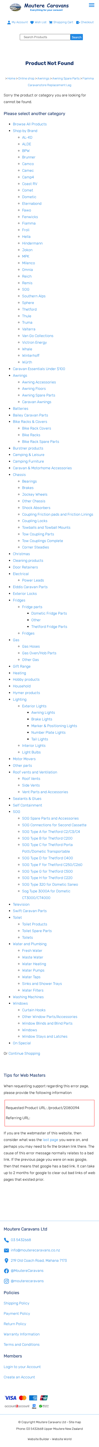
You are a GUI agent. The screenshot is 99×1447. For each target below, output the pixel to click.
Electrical (21, 574)
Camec (28, 170)
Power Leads (33, 580)
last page (50, 1140)
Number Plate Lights (48, 732)
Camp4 (28, 177)
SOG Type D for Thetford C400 (47, 858)
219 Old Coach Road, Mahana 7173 (39, 1260)
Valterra (28, 329)
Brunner (28, 157)
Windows (20, 1003)
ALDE (26, 144)
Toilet (17, 917)
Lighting (19, 699)
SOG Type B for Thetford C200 (47, 838)
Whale (27, 349)
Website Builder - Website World (50, 1439)
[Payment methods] (49, 1401)
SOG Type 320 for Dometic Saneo (50, 884)
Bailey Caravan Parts (30, 415)
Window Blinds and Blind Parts (47, 1023)
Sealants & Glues (27, 798)
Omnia (27, 269)
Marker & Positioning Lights (54, 726)
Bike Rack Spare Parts (40, 441)
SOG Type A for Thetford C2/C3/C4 (51, 831)
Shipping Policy (16, 1303)
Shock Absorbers (36, 508)
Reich (27, 276)
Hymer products (26, 693)
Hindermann (32, 243)
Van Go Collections (37, 336)
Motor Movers (24, 759)
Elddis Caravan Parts (30, 587)
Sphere (28, 303)
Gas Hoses (31, 646)
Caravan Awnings (36, 402)
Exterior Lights (34, 706)
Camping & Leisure (28, 454)
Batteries (20, 408)
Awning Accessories (39, 382)
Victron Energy (34, 342)
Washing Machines (28, 997)
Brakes (28, 488)
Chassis (19, 474)
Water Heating (34, 964)
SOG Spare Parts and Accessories (50, 818)
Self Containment (27, 805)
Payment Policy (17, 1313)
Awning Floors (34, 388)
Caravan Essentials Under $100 (39, 369)
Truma (27, 322)
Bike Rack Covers (36, 428)
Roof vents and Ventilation (35, 772)
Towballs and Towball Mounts (46, 527)
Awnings (43, 78)
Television (21, 904)
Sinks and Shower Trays (42, 983)
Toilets (27, 937)
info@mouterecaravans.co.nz (35, 1250)
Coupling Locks (34, 521)
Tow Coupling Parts (38, 534)
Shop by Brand (25, 131)
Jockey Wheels (34, 494)
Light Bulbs (31, 752)
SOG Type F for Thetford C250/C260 (52, 865)
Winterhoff (30, 355)
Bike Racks (31, 435)
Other (36, 620)
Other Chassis (33, 501)
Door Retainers (25, 567)
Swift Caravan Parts (30, 911)
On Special (22, 1043)
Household (22, 686)
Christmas (21, 554)
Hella (26, 236)
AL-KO (27, 137)
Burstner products (28, 448)
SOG (25, 289)
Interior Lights (34, 745)
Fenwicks (30, 217)
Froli (25, 230)
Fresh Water (32, 950)
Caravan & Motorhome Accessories (42, 468)
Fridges (19, 600)
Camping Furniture (28, 461)
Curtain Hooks (34, 1010)
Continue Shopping (24, 1053)
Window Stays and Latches (44, 1036)
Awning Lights (43, 712)
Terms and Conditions (22, 1344)
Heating (19, 673)
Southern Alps (34, 296)
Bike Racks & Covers (30, 421)
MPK (25, 256)
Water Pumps (33, 970)
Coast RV (29, 184)
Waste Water (32, 957)
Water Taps (31, 977)
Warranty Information (22, 1334)
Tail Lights (39, 739)
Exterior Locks (25, 593)
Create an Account (19, 1377)
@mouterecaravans (27, 1281)
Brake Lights (41, 719)
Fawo (26, 210)
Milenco (28, 263)
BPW (26, 151)
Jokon (27, 250)
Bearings (29, 481)
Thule (26, 316)
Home (11, 78)
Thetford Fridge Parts (49, 626)
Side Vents (31, 785)
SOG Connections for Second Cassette (54, 825)
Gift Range (22, 666)
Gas (16, 640)
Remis (27, 283)
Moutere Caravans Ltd (51, 1422)
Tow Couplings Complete (42, 541)
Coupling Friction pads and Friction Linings (57, 514)
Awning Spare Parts (66, 78)
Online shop (26, 78)
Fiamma (29, 223)
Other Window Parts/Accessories (49, 1016)
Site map (75, 1422)
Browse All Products (30, 124)
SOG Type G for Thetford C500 (47, 871)
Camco (28, 164)
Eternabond (31, 203)
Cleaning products (28, 560)
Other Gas (30, 659)
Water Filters (33, 990)
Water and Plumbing (30, 944)
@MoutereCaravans (27, 1270)
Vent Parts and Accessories (45, 792)
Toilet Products (34, 924)
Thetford (29, 309)
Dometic (29, 197)
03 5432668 (21, 1240)
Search (77, 37)
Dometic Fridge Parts (49, 613)
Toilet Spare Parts (37, 931)
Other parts (22, 765)
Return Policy (15, 1324)
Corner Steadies (35, 547)
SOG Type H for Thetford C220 (47, 878)
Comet (27, 190)
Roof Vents (31, 778)
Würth (27, 362)
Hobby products (26, 679)
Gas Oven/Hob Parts (39, 653)
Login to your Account (22, 1367)
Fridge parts (32, 607)
